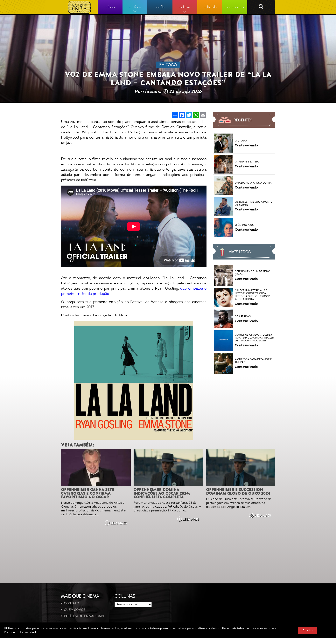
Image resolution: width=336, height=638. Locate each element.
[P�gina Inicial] (79, 7)
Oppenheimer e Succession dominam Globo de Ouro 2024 (238, 491)
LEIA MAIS (118, 523)
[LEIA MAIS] (96, 467)
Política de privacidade (84, 616)
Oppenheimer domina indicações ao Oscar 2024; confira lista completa (162, 493)
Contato (71, 603)
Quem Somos (75, 609)
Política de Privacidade (21, 632)
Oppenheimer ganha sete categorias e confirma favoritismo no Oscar (87, 493)
